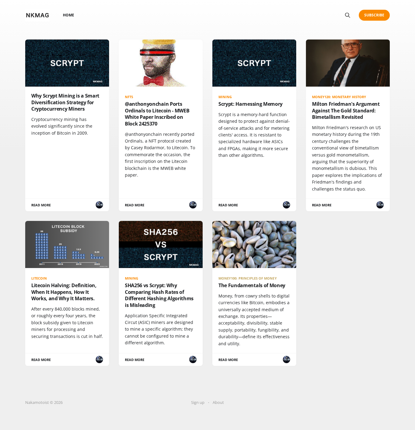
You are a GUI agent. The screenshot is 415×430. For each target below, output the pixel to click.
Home (68, 15)
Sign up (197, 402)
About (218, 402)
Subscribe (374, 15)
